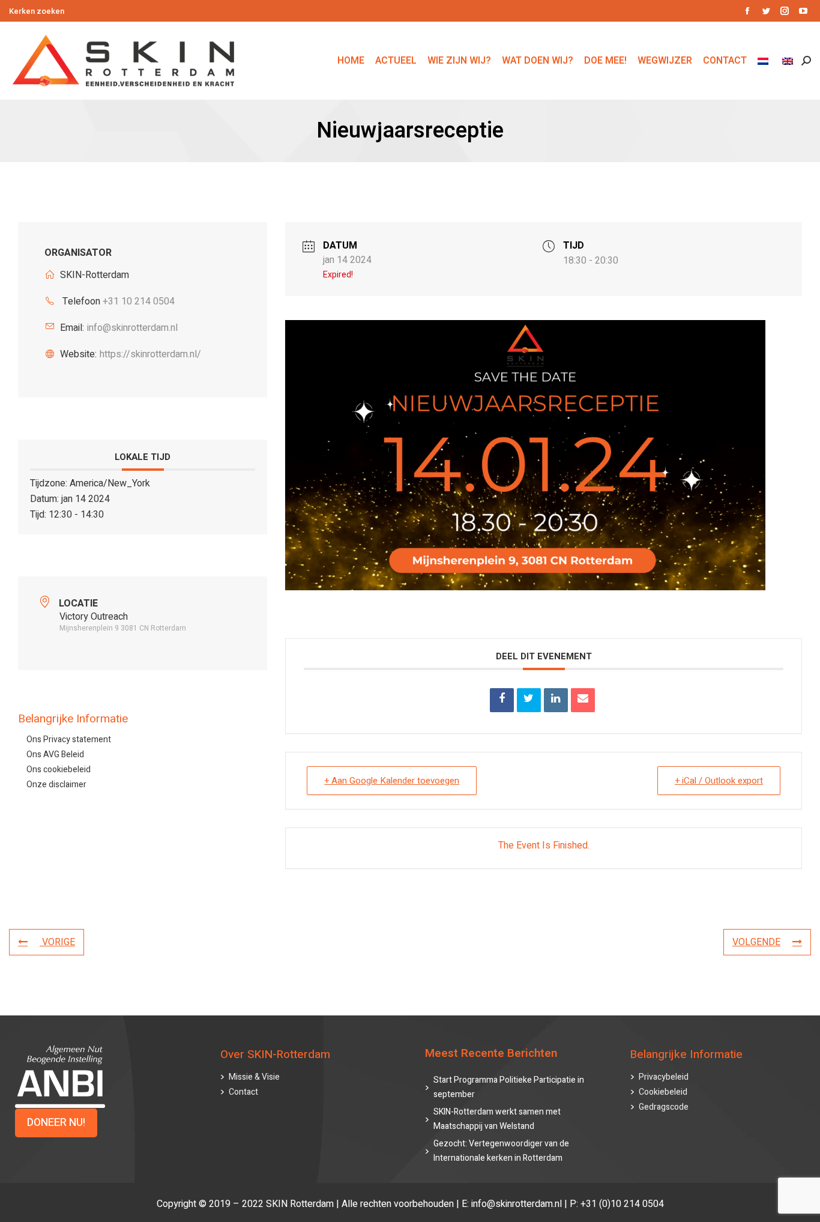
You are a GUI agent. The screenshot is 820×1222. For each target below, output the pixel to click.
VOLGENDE (756, 942)
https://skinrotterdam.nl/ (150, 354)
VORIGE (57, 942)
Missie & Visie (254, 1077)
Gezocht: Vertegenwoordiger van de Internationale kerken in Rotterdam (501, 1150)
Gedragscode (664, 1107)
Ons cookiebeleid (58, 769)
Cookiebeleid (663, 1092)
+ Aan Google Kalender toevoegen (391, 780)
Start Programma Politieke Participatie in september (508, 1087)
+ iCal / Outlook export (719, 780)
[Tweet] (529, 700)
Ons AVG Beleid (55, 754)
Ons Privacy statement (68, 739)
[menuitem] (764, 60)
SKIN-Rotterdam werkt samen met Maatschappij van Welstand (497, 1119)
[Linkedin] (556, 700)
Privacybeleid (664, 1077)
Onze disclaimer (56, 784)
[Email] (583, 700)
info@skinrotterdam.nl (132, 328)
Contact (243, 1092)
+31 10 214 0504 (139, 301)
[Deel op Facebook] (502, 700)
